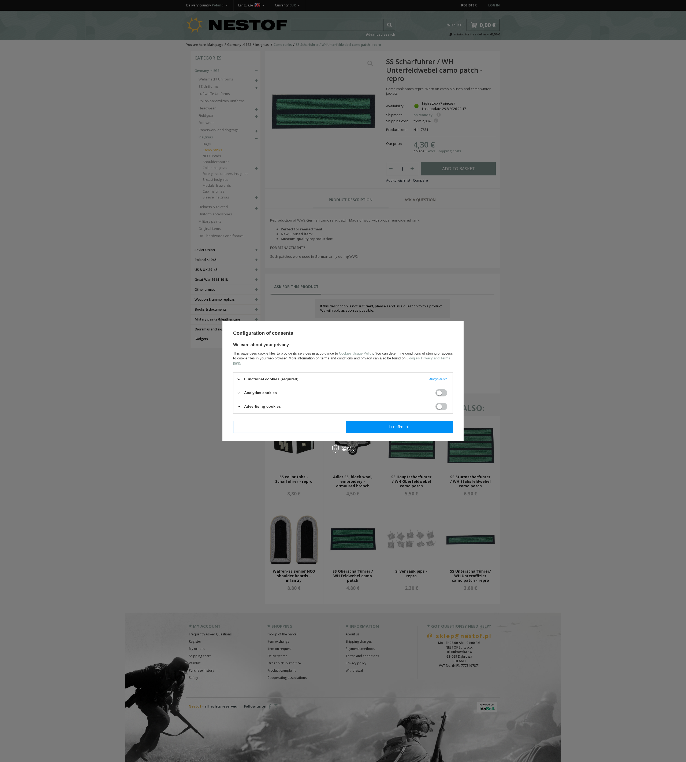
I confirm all (399, 426)
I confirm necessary (287, 426)
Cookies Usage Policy (356, 353)
